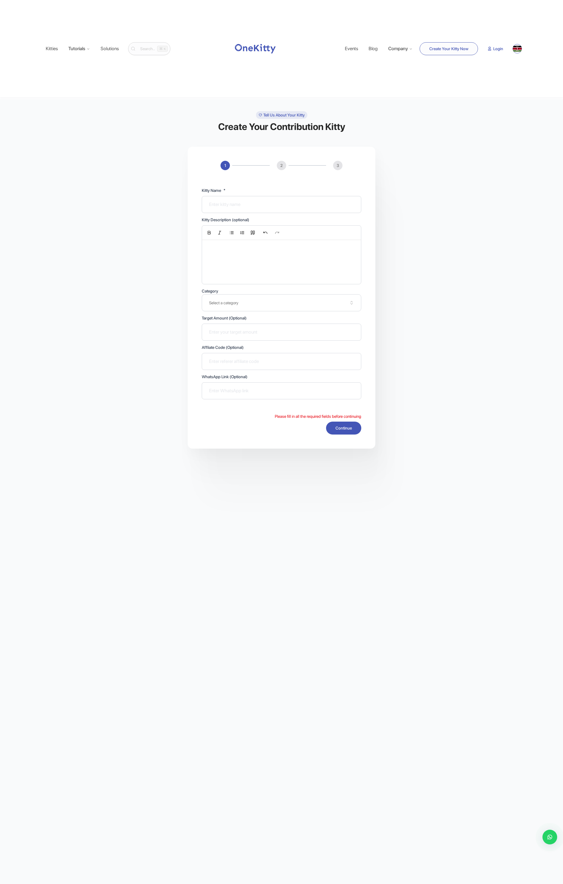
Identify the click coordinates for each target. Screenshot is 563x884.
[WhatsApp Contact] (549, 837)
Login (498, 48)
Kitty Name (213, 190)
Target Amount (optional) (224, 318)
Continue (343, 428)
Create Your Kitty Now (448, 48)
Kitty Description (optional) (225, 220)
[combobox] (281, 302)
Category (210, 291)
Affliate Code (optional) (223, 347)
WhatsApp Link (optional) (224, 377)
